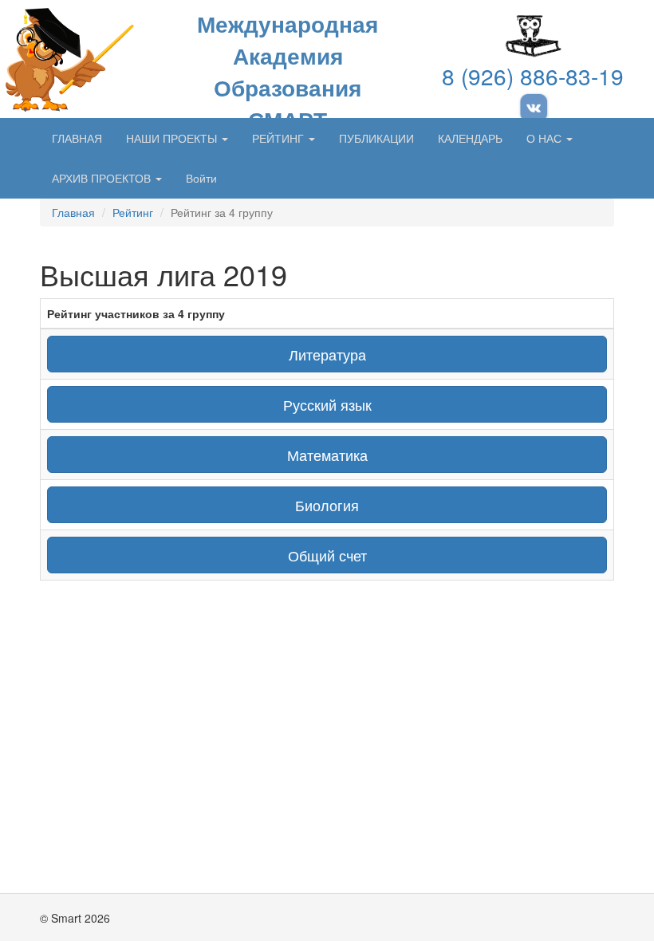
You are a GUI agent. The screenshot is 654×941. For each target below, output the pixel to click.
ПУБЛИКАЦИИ (376, 138)
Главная (73, 212)
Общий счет (327, 555)
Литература (327, 354)
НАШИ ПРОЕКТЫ (173, 138)
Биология (327, 504)
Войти (201, 178)
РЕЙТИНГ (279, 138)
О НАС (545, 138)
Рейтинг (132, 212)
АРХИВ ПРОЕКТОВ (103, 178)
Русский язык (327, 404)
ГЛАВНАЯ (77, 138)
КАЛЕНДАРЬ (470, 138)
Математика (327, 454)
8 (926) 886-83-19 (533, 76)
